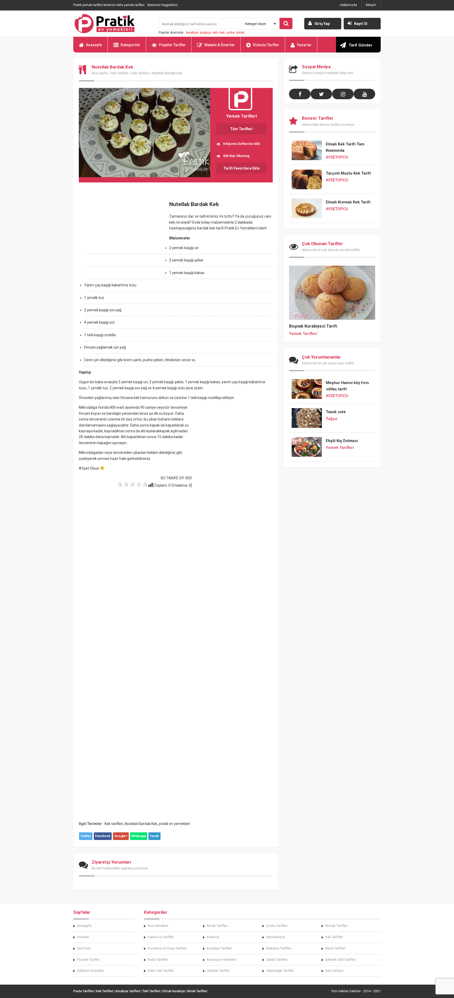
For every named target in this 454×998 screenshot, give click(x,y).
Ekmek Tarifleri (336, 926)
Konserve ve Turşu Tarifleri (167, 948)
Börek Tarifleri (217, 926)
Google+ (120, 836)
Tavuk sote (336, 411)
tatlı (215, 32)
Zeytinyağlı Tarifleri (280, 971)
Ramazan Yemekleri (221, 960)
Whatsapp (138, 836)
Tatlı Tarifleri (119, 73)
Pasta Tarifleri (158, 960)
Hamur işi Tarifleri (161, 937)
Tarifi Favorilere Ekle (241, 168)
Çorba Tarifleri (276, 926)
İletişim (371, 5)
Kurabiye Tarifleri (219, 948)
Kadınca (213, 937)
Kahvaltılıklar (275, 937)
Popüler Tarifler (172, 45)
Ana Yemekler (158, 926)
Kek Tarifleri (140, 73)
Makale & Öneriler (219, 45)
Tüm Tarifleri (241, 129)
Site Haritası (334, 971)
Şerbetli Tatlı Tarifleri (340, 960)
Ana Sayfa (99, 73)
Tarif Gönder (360, 45)
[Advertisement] (123, 234)
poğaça (205, 32)
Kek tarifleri (114, 824)
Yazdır (154, 836)
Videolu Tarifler (266, 45)
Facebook (102, 836)
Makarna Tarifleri (278, 948)
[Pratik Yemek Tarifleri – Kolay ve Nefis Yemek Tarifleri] (112, 23)
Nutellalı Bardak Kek (141, 824)
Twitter (85, 836)
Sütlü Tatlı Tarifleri (161, 971)
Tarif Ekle (84, 948)
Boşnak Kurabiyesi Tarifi (313, 326)
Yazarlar (304, 45)
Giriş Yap (322, 24)
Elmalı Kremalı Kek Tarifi (348, 202)
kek (222, 32)
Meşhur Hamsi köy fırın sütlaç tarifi (347, 385)
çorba (230, 32)
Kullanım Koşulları (90, 971)
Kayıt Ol (360, 24)
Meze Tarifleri (335, 948)
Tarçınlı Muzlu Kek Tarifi (348, 173)
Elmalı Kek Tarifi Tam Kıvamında (345, 147)
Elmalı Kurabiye (174, 991)
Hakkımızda (348, 5)
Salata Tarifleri (276, 960)
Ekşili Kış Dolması (342, 440)
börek (240, 32)
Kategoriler (130, 45)
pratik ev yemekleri (174, 824)
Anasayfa (94, 45)
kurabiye (192, 32)
